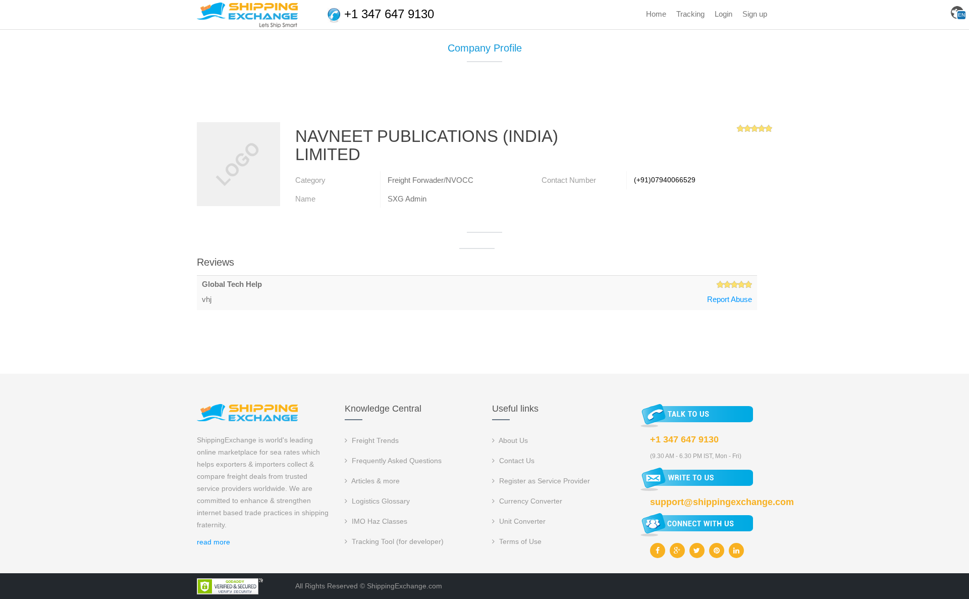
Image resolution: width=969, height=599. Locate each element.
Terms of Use (519, 541)
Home (656, 14)
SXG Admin (407, 198)
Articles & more (375, 481)
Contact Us (515, 461)
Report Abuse (729, 299)
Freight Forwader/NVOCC (430, 180)
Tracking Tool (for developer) (397, 541)
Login (723, 14)
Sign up (754, 14)
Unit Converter (521, 521)
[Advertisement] (484, 96)
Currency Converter (529, 501)
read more (213, 542)
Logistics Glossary (380, 501)
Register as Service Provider (543, 481)
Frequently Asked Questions (396, 461)
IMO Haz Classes (378, 521)
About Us (512, 440)
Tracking (690, 14)
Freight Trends (374, 440)
